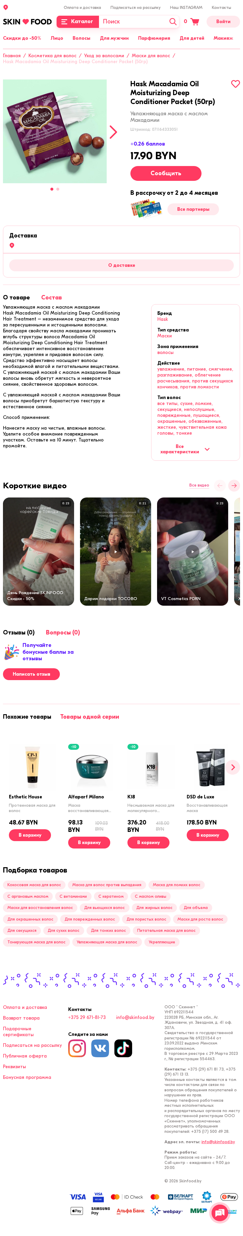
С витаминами (73, 896)
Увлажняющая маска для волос (107, 942)
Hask (162, 319)
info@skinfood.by (135, 1017)
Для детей (192, 38)
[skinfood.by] (27, 22)
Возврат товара (21, 1018)
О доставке (121, 265)
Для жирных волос (154, 907)
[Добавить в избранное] (235, 83)
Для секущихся (21, 930)
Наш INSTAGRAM (186, 7)
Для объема (196, 907)
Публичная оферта (25, 1056)
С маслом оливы (150, 896)
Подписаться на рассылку (136, 7)
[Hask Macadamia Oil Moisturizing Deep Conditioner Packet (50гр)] (55, 131)
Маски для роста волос (200, 919)
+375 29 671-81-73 (87, 1017)
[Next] (113, 132)
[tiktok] (123, 1048)
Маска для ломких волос (176, 884)
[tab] (16, 297)
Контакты (221, 7)
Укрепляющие (162, 942)
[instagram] (77, 1048)
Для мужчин (114, 38)
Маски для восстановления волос (40, 907)
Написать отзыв (31, 674)
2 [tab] (57, 189)
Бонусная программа (27, 1077)
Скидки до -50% (22, 38)
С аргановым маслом (27, 896)
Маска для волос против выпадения (106, 884)
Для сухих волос (63, 930)
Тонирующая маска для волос (36, 942)
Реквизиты (14, 1066)
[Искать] (173, 22)
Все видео (199, 485)
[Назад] (220, 486)
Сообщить (166, 173)
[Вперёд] (234, 486)
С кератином (111, 896)
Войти (223, 21)
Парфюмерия (154, 38)
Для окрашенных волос (30, 919)
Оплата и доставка (82, 7)
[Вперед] (232, 767)
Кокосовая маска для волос (34, 884)
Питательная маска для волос (166, 930)
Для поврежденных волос (90, 919)
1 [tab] (51, 189)
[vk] (100, 1048)
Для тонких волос (108, 930)
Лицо (57, 38)
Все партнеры (193, 209)
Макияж (223, 38)
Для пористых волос (146, 919)
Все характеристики (179, 449)
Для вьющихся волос (104, 907)
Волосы (81, 38)
